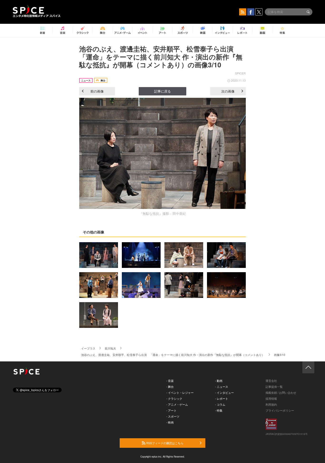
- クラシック (174, 398)
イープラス (88, 348)
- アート (171, 410)
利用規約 (271, 404)
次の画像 (228, 91)
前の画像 (97, 91)
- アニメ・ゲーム (177, 404)
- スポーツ (172, 416)
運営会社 (271, 381)
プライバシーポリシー (280, 410)
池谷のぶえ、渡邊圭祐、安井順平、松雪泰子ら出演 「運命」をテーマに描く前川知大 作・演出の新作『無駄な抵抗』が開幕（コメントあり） (173, 355)
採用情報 (271, 398)
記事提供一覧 (274, 386)
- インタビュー (224, 392)
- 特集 (218, 410)
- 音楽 (170, 381)
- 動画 (218, 381)
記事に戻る (162, 91)
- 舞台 (170, 386)
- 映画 (170, 422)
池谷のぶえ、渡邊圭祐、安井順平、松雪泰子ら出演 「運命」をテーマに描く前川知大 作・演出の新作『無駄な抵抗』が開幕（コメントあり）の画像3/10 (160, 56)
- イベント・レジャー (180, 392)
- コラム (220, 404)
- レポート (221, 398)
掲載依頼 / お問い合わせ (281, 392)
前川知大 (110, 348)
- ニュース (221, 386)
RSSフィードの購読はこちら (164, 443)
